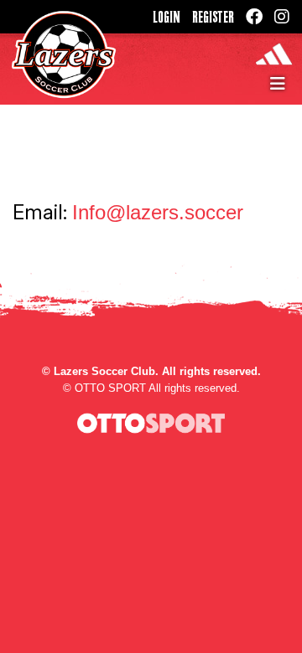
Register (213, 17)
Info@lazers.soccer (157, 212)
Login (166, 17)
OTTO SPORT (110, 388)
